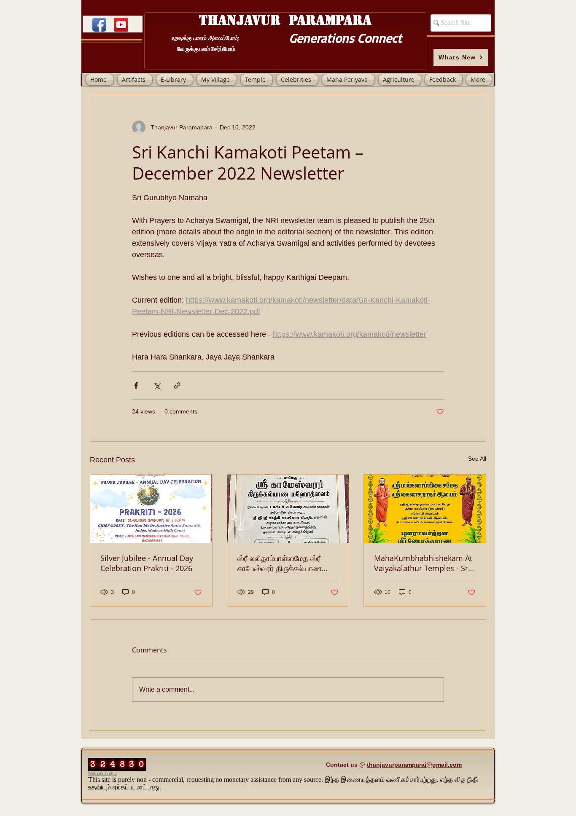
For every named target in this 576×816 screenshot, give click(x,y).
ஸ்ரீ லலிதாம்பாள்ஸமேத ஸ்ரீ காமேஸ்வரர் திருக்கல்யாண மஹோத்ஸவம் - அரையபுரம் (279, 563)
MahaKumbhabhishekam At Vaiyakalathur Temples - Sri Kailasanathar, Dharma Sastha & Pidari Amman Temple (423, 563)
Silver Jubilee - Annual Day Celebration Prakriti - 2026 (146, 563)
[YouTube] (121, 25)
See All (477, 458)
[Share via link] (177, 385)
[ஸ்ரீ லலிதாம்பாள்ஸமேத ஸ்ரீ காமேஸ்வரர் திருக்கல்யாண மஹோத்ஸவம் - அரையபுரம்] (288, 509)
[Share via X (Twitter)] (157, 385)
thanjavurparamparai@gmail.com (414, 764)
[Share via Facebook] (136, 385)
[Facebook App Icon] (99, 25)
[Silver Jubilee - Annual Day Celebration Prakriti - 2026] (151, 509)
